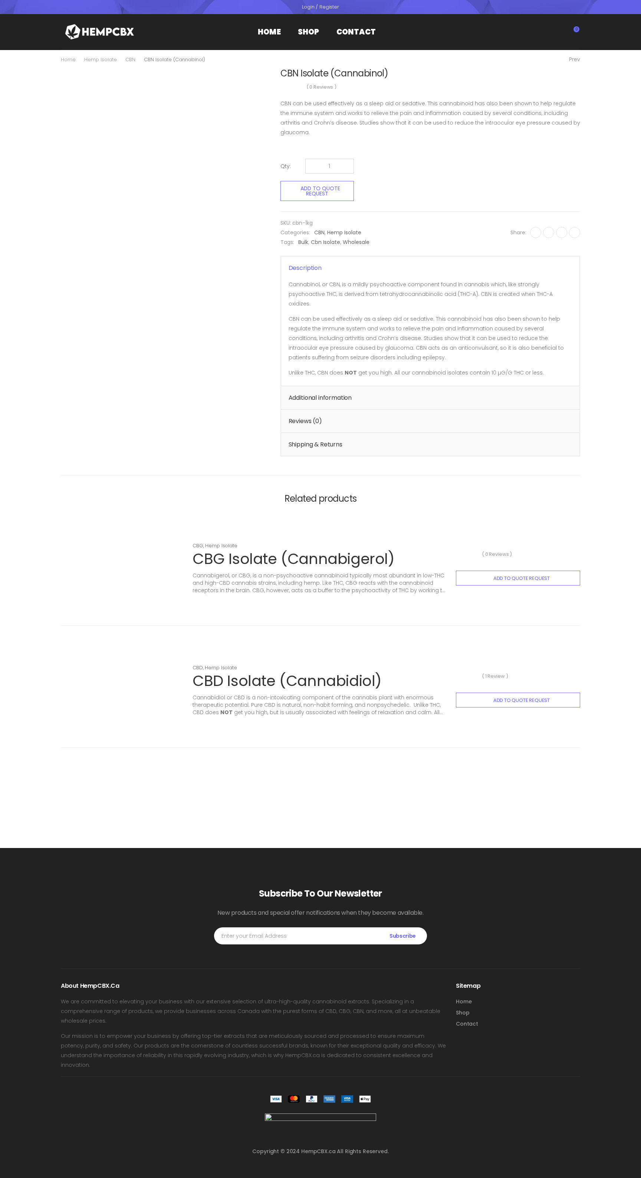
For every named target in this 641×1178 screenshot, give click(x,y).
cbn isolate (325, 242)
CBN (130, 59)
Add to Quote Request (320, 191)
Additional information (320, 397)
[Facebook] (535, 232)
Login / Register (320, 6)
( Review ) (495, 676)
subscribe (402, 936)
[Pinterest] (561, 232)
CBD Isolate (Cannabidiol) (287, 681)
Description (305, 268)
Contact (356, 32)
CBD (198, 667)
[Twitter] (548, 232)
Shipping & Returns (315, 444)
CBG (198, 545)
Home (269, 32)
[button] (543, 31)
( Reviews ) (321, 87)
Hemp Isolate (100, 59)
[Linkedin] (574, 232)
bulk (303, 242)
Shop (308, 32)
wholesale (356, 242)
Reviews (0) (305, 421)
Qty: (285, 166)
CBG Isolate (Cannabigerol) (294, 559)
